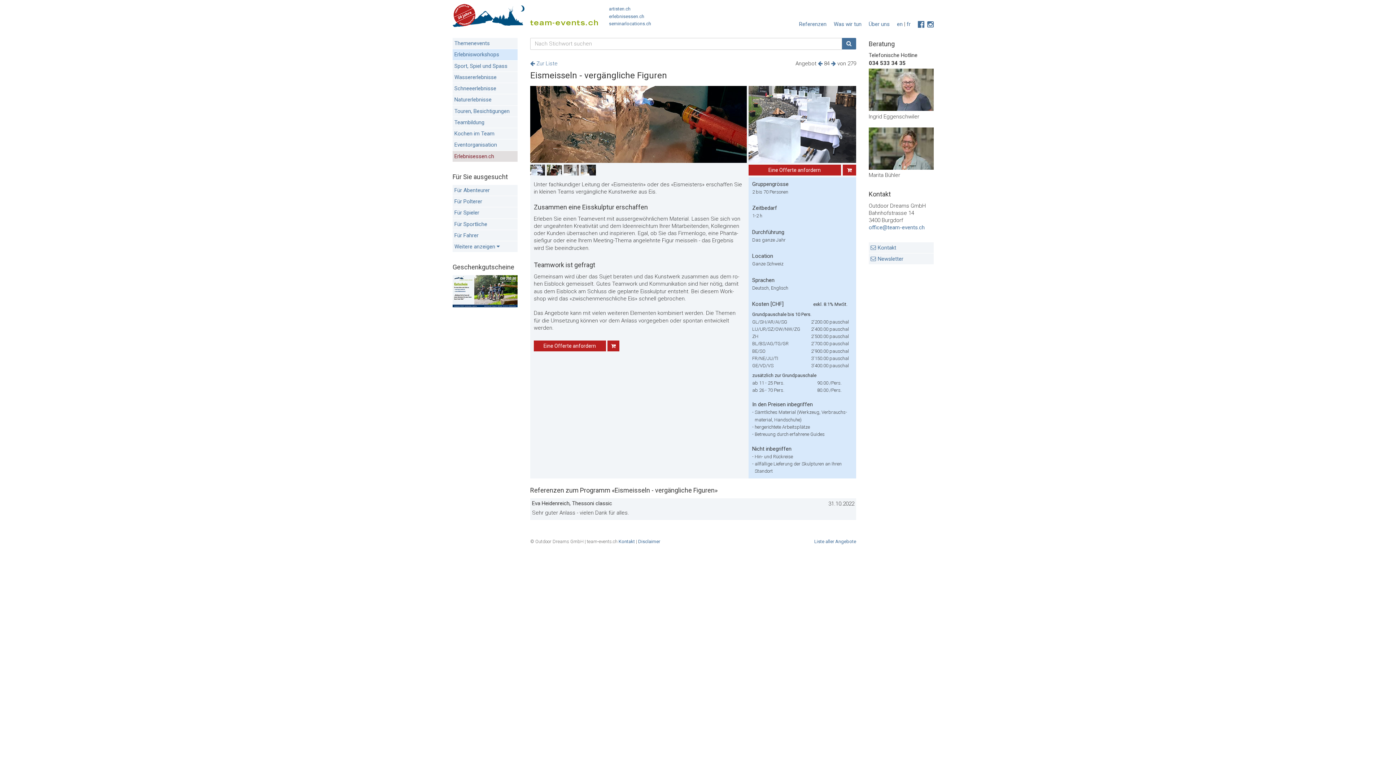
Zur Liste (546, 63)
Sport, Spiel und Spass (480, 66)
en (900, 24)
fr (909, 24)
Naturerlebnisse (473, 99)
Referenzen (813, 24)
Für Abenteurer (472, 190)
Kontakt (887, 247)
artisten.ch (620, 9)
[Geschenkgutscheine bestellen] (485, 305)
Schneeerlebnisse (475, 88)
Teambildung (469, 122)
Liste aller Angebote (835, 541)
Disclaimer (649, 541)
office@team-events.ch (897, 227)
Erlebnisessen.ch (474, 156)
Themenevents (472, 43)
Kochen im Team (474, 133)
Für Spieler (466, 212)
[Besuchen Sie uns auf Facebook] (921, 24)
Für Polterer (468, 201)
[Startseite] (525, 17)
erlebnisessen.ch (626, 16)
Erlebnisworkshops (476, 54)
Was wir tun (848, 24)
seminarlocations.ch (630, 23)
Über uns (879, 24)
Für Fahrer (466, 235)
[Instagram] (930, 24)
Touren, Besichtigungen (482, 111)
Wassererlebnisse (475, 77)
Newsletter (890, 259)
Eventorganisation (475, 145)
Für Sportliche (470, 224)
